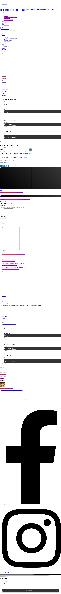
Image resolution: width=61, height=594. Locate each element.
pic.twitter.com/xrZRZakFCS (22, 157)
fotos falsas (1, 163)
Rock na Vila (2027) (2, 378)
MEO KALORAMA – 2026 (3, 374)
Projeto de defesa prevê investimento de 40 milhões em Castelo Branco (9, 265)
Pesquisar (11, 30)
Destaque (3, 252)
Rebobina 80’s (3, 318)
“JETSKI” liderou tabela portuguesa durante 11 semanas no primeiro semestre (15, 199)
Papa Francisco (10, 163)
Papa (7, 163)
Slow (2, 294)
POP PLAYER (4, 29)
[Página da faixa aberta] (34, 590)
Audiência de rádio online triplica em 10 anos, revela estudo (13, 254)
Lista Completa (4, 139)
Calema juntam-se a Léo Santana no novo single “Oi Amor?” (11, 192)
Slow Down (4, 76)
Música (1, 190)
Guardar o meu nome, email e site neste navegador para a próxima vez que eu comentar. (14, 214)
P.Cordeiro (5, 162)
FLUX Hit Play (3, 93)
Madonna (5, 163)
